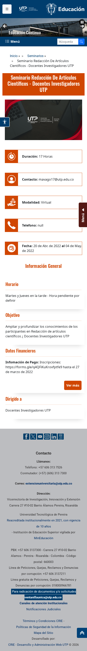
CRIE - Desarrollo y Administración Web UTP (38, 645)
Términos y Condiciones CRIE (43, 621)
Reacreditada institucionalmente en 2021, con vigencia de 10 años (43, 523)
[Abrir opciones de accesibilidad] (5, 122)
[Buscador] (81, 41)
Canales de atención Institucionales (44, 603)
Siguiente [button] (82, 26)
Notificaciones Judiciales (43, 609)
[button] (82, 22)
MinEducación (43, 538)
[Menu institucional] (7, 9)
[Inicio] (82, 633)
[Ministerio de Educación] (65, 9)
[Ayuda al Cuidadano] (61, 437)
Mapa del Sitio (43, 633)
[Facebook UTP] (26, 437)
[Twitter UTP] (33, 437)
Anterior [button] (5, 26)
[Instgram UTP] (47, 437)
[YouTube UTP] (40, 437)
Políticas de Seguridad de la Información (43, 627)
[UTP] (29, 9)
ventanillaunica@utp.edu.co (43, 597)
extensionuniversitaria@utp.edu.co (48, 483)
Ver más (72, 385)
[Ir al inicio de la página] (82, 633)
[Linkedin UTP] (54, 437)
